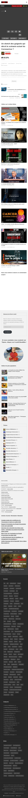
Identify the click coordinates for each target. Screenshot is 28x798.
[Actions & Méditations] (4, 430)
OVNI (9, 664)
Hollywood (21, 639)
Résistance (6, 679)
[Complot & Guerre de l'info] (4, 435)
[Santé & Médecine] (4, 462)
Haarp (11, 639)
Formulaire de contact (9, 795)
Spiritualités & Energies (11, 470)
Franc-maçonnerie (7, 634)
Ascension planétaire (8, 593)
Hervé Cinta (7, 52)
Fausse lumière (7, 631)
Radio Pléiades (9, 459)
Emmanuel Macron (7, 623)
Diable (20, 613)
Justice (20, 646)
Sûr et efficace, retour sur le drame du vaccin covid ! (13, 204)
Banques (11, 596)
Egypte (14, 621)
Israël (5, 646)
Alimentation (17, 585)
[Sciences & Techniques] (4, 465)
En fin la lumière (8, 505)
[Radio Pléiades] (4, 460)
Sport (18, 684)
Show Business (12, 682)
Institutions (6, 644)
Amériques (12, 588)
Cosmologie (20, 611)
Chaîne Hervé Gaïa (5, 495)
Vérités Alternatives (19, 775)
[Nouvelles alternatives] (4, 449)
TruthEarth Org (11, 775)
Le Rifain (21, 760)
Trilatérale (6, 689)
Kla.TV (12, 755)
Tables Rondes (16, 773)
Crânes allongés (14, 613)
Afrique (19, 583)
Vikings (17, 692)
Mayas (15, 654)
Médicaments (6, 659)
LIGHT (2, 11)
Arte (19, 747)
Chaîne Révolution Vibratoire (7, 503)
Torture (11, 687)
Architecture (18, 588)
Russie (20, 677)
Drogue (17, 616)
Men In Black (20, 654)
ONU (5, 664)
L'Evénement (11, 649)
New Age (11, 661)
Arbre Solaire (6, 747)
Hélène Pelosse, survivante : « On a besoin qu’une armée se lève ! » (12, 570)
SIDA (18, 682)
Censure (12, 601)
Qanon (19, 674)
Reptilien (10, 677)
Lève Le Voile (10, 488)
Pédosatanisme (13, 674)
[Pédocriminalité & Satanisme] (4, 454)
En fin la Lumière (9, 510)
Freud (5, 636)
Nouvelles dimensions (11, 451)
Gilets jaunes (15, 636)
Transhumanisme (18, 687)
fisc (12, 631)
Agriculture (11, 585)
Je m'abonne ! (8, 331)
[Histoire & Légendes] (4, 446)
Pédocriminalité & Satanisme (12, 453)
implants (11, 641)
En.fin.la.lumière (8, 511)
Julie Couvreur (6, 755)
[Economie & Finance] (4, 441)
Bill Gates (11, 598)
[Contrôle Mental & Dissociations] (4, 438)
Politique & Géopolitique (11, 456)
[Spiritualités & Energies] (4, 471)
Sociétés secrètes (7, 684)
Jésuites (5, 649)
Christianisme (16, 603)
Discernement (6, 616)
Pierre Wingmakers (16, 768)
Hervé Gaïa (18, 508)
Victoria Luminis (4, 485)
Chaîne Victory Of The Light (7, 498)
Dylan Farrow (11, 618)
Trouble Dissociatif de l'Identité (15, 689)
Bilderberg (6, 598)
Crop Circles (6, 613)
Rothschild (16, 677)
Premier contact (7, 669)
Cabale (16, 598)
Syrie (22, 684)
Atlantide (5, 596)
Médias (20, 656)
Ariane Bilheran (14, 747)
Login (25, 5)
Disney (12, 616)
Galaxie (9, 636)
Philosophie (21, 664)
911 (7, 583)
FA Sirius (19, 750)
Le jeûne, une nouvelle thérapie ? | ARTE (10, 265)
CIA (22, 603)
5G (4, 583)
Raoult (5, 677)
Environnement (7, 626)
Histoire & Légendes (10, 445)
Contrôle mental (7, 611)
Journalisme (14, 646)
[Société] (4, 468)
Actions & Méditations (11, 429)
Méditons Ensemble (7, 765)
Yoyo (12, 694)
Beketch (16, 596)
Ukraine (5, 692)
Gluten (21, 636)
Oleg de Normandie (7, 768)
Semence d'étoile (18, 679)
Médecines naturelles (13, 656)
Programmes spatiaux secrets (17, 669)
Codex (19, 606)
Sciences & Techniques (11, 464)
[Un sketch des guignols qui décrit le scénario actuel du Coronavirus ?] (14, 114)
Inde (20, 641)
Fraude (18, 634)
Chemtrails (6, 603)
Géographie (6, 639)
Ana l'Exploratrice (16, 745)
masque (5, 654)
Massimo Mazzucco (19, 763)
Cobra (15, 606)
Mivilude (5, 656)
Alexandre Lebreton (7, 745)
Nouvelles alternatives (11, 448)
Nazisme (5, 661)
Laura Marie (6, 760)
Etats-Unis (13, 626)
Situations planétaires (8, 773)
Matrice (10, 654)
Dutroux (5, 618)
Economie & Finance (10, 440)
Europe (18, 626)
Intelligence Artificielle (14, 644)
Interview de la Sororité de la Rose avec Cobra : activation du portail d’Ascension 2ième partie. (12, 529)
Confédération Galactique (13, 608)
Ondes (19, 661)
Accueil (19, 795)
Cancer (21, 598)
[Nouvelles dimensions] (4, 451)
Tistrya (5, 775)
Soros (14, 684)
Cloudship (10, 606)
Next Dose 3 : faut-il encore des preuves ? (10, 163)
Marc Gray (11, 763)
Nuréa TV (15, 765)
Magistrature (10, 651)
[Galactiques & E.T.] (4, 443)
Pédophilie (6, 674)
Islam (21, 644)
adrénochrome (13, 583)
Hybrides (5, 641)
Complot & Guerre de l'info (12, 434)
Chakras (17, 601)
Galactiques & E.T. (10, 442)
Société (8, 467)
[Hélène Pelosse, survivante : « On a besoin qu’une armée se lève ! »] (14, 561)
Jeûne (9, 646)
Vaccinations (5, 84)
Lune (5, 651)
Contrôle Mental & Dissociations (13, 437)
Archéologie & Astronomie (12, 431)
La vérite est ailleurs (14, 760)
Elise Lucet (6, 750)
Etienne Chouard (13, 750)
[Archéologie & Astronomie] (4, 432)
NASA (18, 659)
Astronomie (16, 593)
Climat (5, 606)
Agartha (5, 585)
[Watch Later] (19, 32)
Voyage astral (6, 694)
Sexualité (5, 682)
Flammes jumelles (18, 631)
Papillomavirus (14, 664)
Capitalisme (6, 601)
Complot (5, 608)
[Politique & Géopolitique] (4, 457)
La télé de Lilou (17, 758)
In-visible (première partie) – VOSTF (9, 143)
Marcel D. (5, 763)
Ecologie (9, 621)
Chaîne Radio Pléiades (6, 497)
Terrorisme (6, 687)
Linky (21, 649)
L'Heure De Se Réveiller (8, 758)
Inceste (15, 641)
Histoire (15, 639)
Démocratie (18, 618)
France (14, 634)
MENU (3, 5)
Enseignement (20, 623)
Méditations (13, 659)
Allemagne (6, 588)
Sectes (11, 679)
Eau (4, 621)
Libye (17, 649)
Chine (11, 603)
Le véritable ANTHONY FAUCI (7, 184)
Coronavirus (14, 611)
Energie (14, 623)
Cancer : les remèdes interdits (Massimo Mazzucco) (12, 224)
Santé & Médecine (11, 63)
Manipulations (17, 651)
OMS (15, 661)
